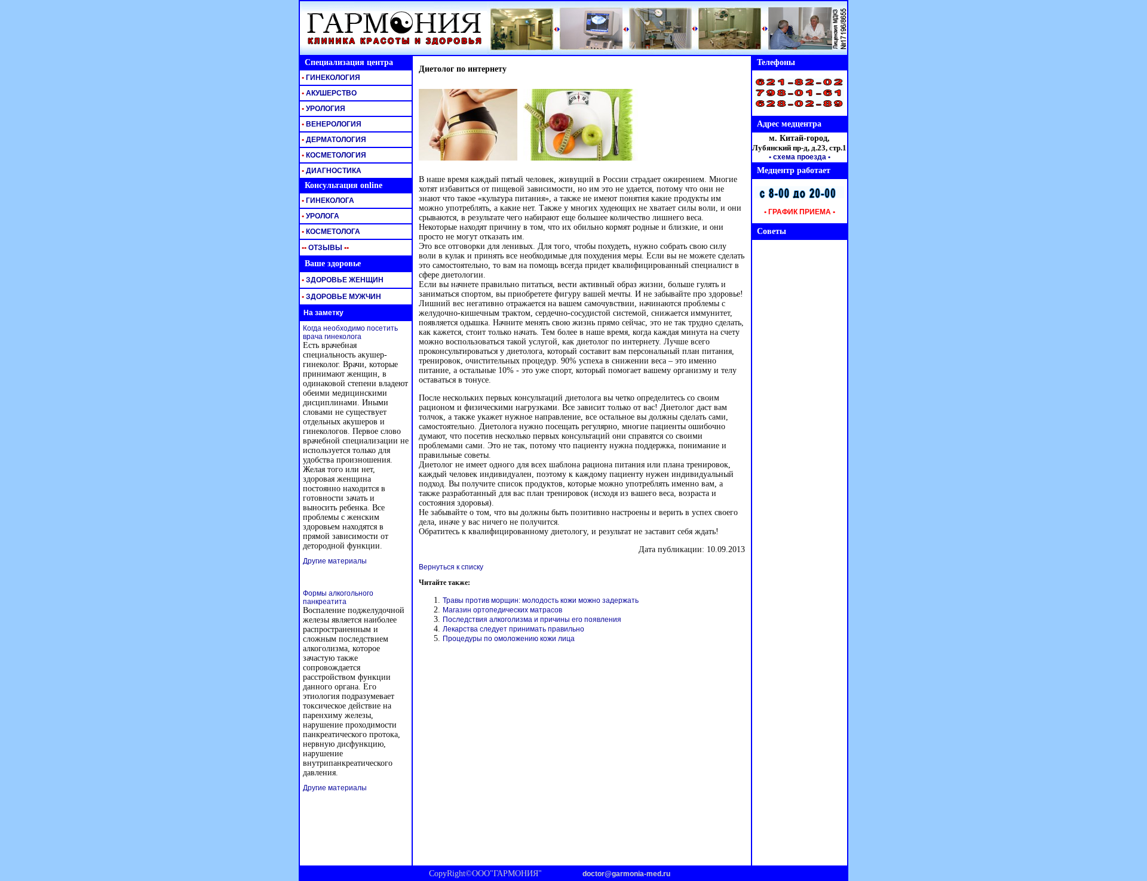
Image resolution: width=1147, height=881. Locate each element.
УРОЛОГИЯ (322, 108)
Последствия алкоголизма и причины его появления (532, 619)
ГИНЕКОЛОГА (327, 200)
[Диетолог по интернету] (468, 158)
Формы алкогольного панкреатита (338, 597)
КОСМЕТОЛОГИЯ (333, 155)
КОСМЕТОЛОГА (330, 231)
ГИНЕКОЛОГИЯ (330, 77)
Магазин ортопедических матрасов (502, 610)
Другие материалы (335, 561)
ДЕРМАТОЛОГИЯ (333, 139)
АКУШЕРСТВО (328, 93)
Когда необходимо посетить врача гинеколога (350, 332)
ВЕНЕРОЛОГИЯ (330, 124)
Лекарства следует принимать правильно (513, 629)
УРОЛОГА (319, 216)
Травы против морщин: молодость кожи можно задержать (541, 600)
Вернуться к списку (451, 567)
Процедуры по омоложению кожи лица (509, 638)
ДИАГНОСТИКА (330, 171)
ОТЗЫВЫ (324, 248)
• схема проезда (797, 157)
